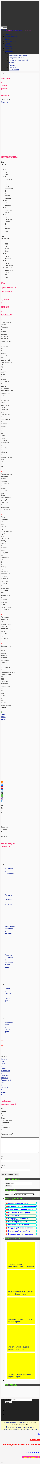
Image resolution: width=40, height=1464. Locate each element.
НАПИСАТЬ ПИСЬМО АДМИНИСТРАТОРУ (20, 1429)
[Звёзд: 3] (2, 820)
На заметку (14, 69)
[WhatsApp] (2, 795)
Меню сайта (10, 1194)
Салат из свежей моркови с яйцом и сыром (19, 1375)
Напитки (13, 67)
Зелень (4, 1059)
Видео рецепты (11, 36)
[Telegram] (2, 801)
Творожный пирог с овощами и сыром (6, 1087)
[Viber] (2, 798)
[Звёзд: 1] (2, 815)
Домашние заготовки (18, 55)
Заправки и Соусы (17, 58)
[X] (2, 793)
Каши (11, 62)
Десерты (8, 46)
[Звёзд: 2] (2, 817)
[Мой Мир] (2, 790)
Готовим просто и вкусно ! (15, 1422)
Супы (7, 39)
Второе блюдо (11, 41)
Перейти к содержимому (11, 30)
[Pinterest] (2, 787)
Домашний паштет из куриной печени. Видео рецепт (20, 1293)
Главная (8, 34)
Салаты (8, 43)
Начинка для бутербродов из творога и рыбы (20, 1320)
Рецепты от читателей (18, 60)
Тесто (3, 1063)
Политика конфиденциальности (20, 1427)
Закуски (8, 48)
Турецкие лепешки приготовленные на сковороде (21, 1265)
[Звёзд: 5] (2, 824)
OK (8, 1186)
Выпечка (9, 51)
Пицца (12, 65)
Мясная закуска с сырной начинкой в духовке (18, 1348)
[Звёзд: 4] (2, 822)
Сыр (2, 1061)
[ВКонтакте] (2, 785)
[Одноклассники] (2, 782)
